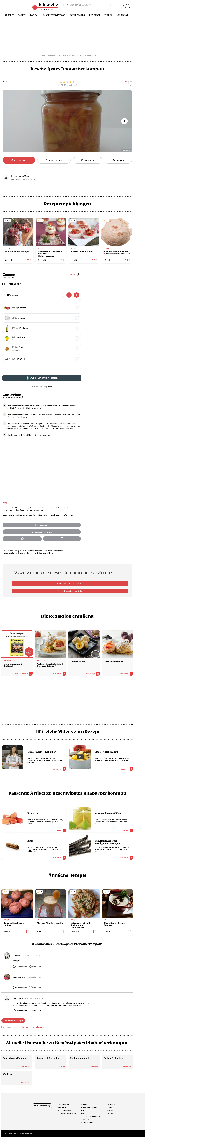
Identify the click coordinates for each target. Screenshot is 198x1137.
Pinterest (110, 1107)
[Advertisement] (67, 701)
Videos (108, 15)
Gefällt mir (36, 966)
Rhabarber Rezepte (33, 551)
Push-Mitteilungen (65, 1110)
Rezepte (9, 15)
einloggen (25, 1027)
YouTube (110, 1110)
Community (123, 15)
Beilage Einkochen (113, 1058)
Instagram (110, 1113)
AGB (83, 1113)
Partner (84, 1110)
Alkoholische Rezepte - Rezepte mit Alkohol (25, 553)
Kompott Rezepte (13, 551)
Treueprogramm (65, 1104)
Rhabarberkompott (79, 1058)
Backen (22, 15)
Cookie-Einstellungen (67, 1113)
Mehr (50, 553)
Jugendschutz (87, 1122)
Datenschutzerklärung (90, 1116)
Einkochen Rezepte (54, 551)
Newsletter (62, 1107)
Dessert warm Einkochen (15, 1058)
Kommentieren (21, 966)
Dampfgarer (77, 15)
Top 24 (33, 15)
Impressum (86, 1119)
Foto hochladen (41, 525)
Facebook (110, 1104)
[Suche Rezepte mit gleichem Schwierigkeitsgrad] (128, 82)
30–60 (5, 82)
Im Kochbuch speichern (42, 532)
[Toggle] (126, 5)
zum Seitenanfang (42, 1106)
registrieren (39, 1027)
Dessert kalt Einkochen (48, 1058)
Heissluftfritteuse (53, 15)
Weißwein (8, 1074)
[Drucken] (62, 538)
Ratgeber (95, 15)
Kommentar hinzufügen (13, 1021)
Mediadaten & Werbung (91, 1107)
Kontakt (84, 1104)
